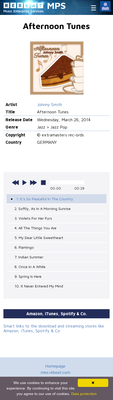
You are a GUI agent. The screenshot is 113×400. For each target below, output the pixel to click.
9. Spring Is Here (28, 276)
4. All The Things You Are (35, 228)
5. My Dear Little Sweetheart (38, 237)
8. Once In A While (29, 266)
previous (15, 182)
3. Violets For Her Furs (33, 218)
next (33, 182)
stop (43, 182)
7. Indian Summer (28, 257)
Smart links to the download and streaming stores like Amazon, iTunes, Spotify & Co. (53, 328)
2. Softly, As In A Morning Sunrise (42, 208)
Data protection (84, 394)
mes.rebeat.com (55, 372)
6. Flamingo (24, 247)
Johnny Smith (49, 104)
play (24, 182)
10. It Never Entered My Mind (38, 286)
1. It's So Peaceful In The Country (44, 199)
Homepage (55, 366)
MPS (56, 5)
